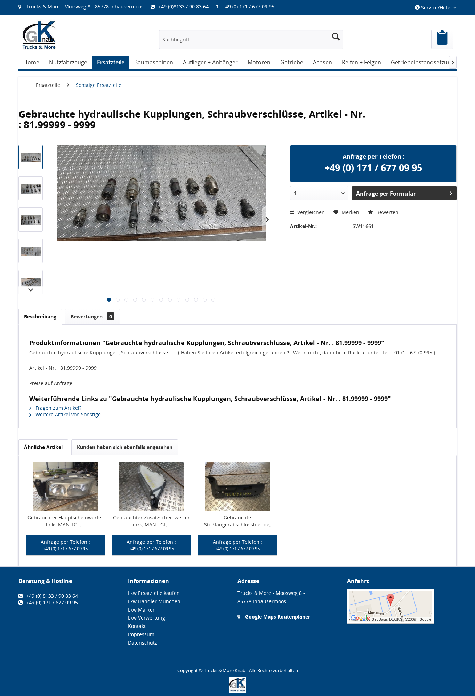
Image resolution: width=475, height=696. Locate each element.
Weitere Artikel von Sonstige (67, 414)
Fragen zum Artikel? (57, 407)
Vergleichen (310, 212)
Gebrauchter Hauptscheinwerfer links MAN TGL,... (65, 521)
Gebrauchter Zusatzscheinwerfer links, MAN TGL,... (151, 521)
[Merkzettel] (442, 39)
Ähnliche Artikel (43, 447)
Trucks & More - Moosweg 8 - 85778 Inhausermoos (85, 6)
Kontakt (137, 626)
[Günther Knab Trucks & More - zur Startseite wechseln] (39, 35)
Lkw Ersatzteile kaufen (154, 593)
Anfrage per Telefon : (65, 545)
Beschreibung (40, 316)
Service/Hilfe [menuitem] (436, 7)
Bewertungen (91, 316)
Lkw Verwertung (146, 617)
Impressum (141, 634)
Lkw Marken (142, 609)
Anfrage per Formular (386, 193)
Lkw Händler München (154, 601)
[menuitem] (149, 6)
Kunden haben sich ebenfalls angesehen (124, 447)
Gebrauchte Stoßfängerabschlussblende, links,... (237, 521)
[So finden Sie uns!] (402, 606)
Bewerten (386, 212)
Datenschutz (142, 642)
